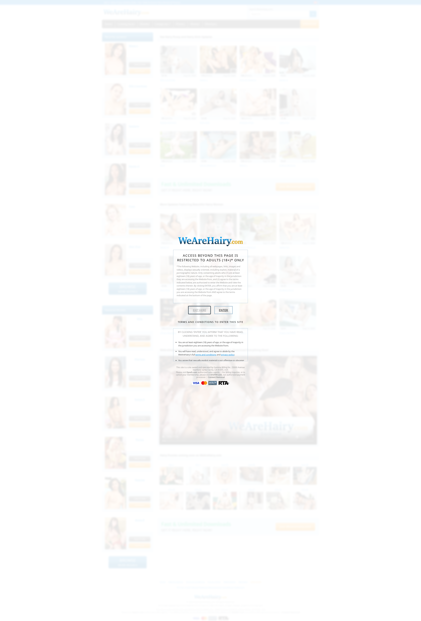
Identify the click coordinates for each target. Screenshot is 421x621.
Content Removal (216, 377)
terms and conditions (205, 354)
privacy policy (227, 354)
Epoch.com (192, 372)
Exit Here (199, 310)
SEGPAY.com (216, 375)
